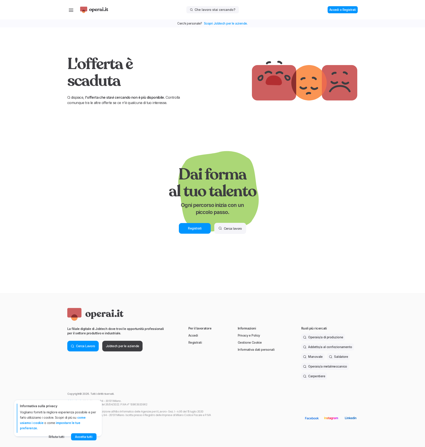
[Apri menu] (71, 10)
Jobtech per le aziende (122, 346)
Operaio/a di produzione (325, 337)
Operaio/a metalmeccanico (327, 366)
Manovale (315, 356)
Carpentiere (316, 376)
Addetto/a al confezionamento (330, 347)
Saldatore (341, 356)
